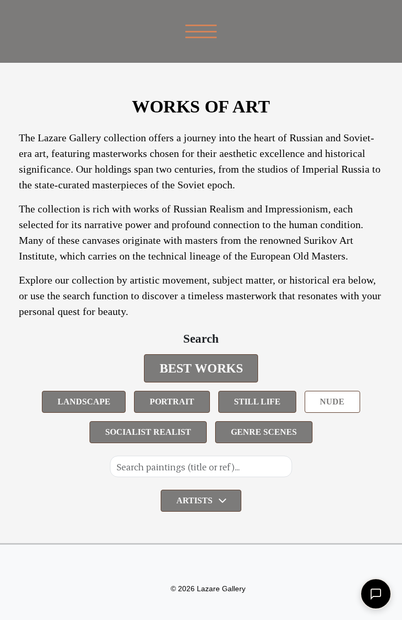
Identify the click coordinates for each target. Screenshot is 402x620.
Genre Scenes (264, 431)
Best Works (201, 368)
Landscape (84, 401)
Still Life (257, 401)
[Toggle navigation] (201, 31)
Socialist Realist (148, 431)
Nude (332, 401)
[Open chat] (376, 594)
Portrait (172, 401)
